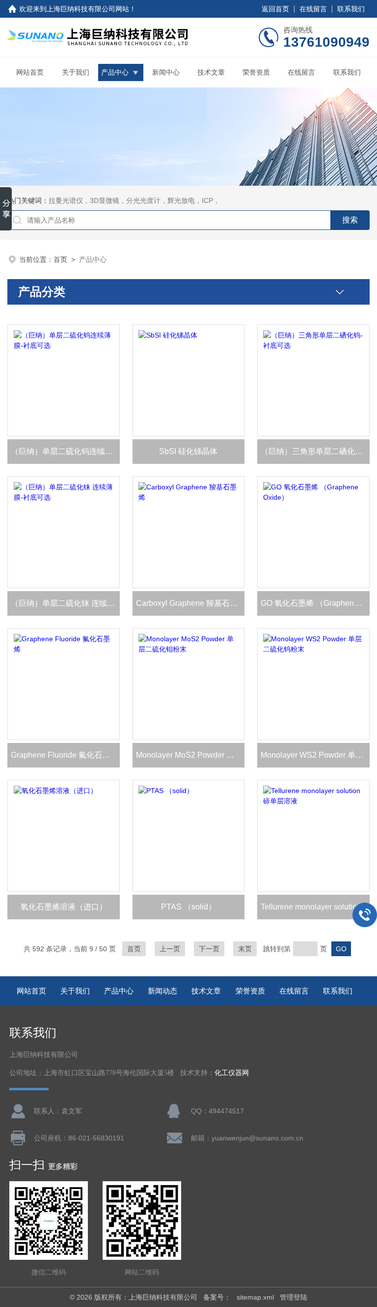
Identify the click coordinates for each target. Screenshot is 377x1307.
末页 (245, 949)
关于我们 (75, 72)
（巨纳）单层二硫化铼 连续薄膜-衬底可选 (65, 603)
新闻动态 (162, 991)
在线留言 (313, 9)
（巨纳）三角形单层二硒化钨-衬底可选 (315, 451)
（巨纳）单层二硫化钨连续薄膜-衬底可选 (65, 451)
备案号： (217, 1297)
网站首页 (30, 72)
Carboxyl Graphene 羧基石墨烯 (190, 603)
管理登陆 (293, 1297)
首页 (60, 259)
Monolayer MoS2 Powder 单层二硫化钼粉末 (190, 755)
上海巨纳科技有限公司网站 (88, 9)
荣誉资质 (256, 72)
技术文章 (211, 72)
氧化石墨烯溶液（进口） (64, 907)
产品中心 (115, 72)
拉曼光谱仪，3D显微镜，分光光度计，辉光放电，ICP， (134, 200)
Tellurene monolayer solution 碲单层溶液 (315, 907)
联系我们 (351, 9)
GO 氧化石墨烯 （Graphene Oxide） (315, 603)
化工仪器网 (232, 1073)
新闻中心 (166, 72)
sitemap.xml (255, 1297)
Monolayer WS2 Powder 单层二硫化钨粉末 (315, 755)
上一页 (170, 949)
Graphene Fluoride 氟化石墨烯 (64, 755)
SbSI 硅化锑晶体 (188, 451)
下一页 (209, 949)
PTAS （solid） (188, 907)
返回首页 (275, 9)
